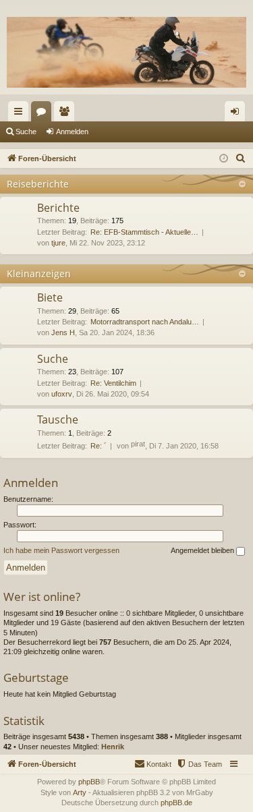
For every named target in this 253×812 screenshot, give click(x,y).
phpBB (89, 782)
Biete (50, 297)
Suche (26, 131)
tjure (58, 243)
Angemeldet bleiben (203, 550)
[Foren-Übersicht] (126, 52)
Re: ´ (98, 446)
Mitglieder (66, 114)
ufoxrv (61, 394)
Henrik (112, 747)
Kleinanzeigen (39, 273)
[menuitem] (241, 158)
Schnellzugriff (20, 114)
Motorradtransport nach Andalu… (144, 322)
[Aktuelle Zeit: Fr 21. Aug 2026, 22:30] (223, 159)
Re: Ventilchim (113, 383)
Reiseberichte (38, 183)
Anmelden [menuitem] (237, 114)
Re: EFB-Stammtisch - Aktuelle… (144, 232)
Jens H (63, 332)
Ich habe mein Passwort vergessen (61, 550)
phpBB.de (176, 803)
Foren (43, 114)
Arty (79, 792)
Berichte (58, 207)
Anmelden (72, 131)
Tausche (57, 419)
